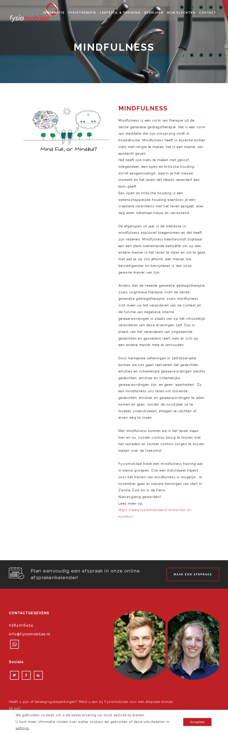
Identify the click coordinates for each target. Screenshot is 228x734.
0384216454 (21, 625)
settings (22, 728)
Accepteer (197, 722)
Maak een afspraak (193, 574)
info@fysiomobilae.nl (29, 634)
